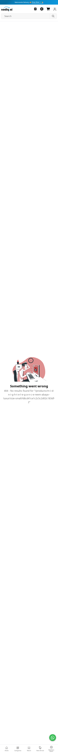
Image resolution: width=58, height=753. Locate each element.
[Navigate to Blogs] (35, 9)
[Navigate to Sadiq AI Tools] (42, 9)
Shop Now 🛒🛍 (37, 2)
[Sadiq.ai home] (6, 9)
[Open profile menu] (54, 9)
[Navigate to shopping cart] (48, 9)
